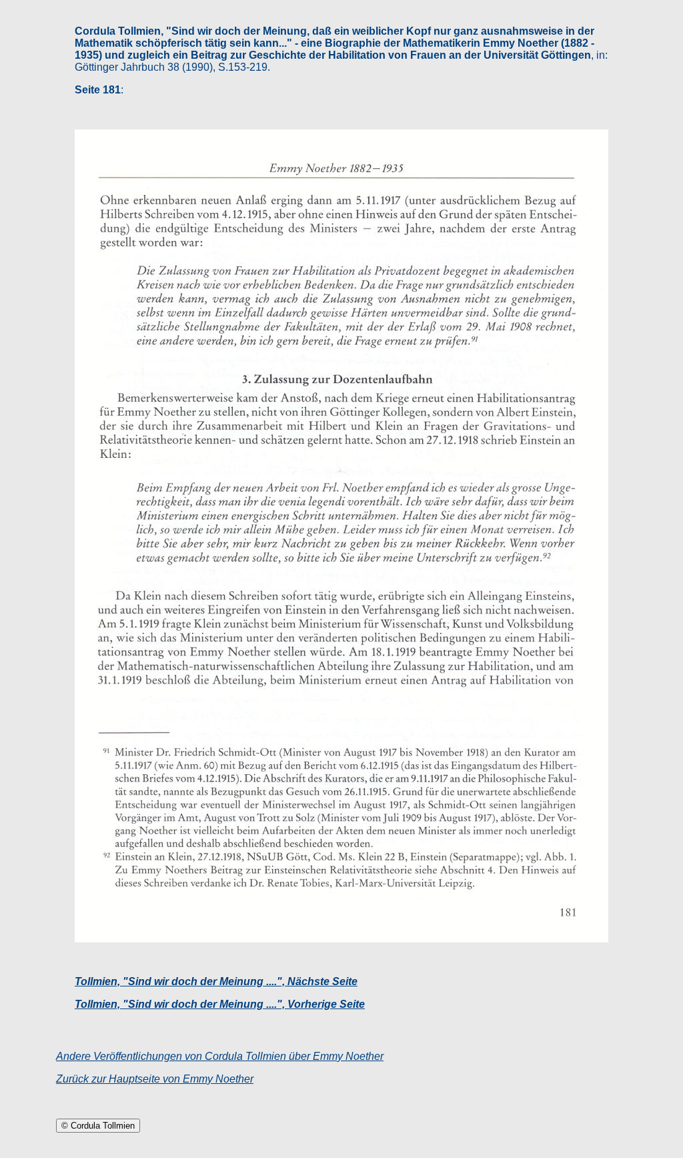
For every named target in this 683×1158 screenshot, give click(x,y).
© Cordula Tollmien (98, 1126)
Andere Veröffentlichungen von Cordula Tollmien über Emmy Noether (220, 1056)
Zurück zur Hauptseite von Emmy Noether (154, 1079)
